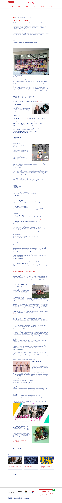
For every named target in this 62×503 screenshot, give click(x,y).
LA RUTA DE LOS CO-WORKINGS (15, 466)
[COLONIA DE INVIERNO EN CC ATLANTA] (47, 460)
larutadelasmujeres (34, 444)
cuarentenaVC (42, 11)
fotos (29, 444)
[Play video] (31, 413)
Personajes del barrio (34, 11)
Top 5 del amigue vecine (25, 11)
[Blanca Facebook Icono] (10, 2)
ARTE (19, 444)
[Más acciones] (48, 17)
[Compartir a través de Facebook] (13, 448)
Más (47, 11)
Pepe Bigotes (17, 11)
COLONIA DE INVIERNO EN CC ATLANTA (46, 467)
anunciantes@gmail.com (19, 497)
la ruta (22, 444)
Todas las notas (10, 11)
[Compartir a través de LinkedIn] (18, 448)
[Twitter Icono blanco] (11, 2)
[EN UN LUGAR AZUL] (31, 460)
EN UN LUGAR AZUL (28, 466)
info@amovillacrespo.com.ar (11, 497)
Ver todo (52, 454)
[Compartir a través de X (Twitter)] (15, 448)
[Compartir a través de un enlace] (20, 448)
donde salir (15, 444)
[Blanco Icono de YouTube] (12, 2)
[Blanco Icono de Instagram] (8, 2)
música (26, 444)
